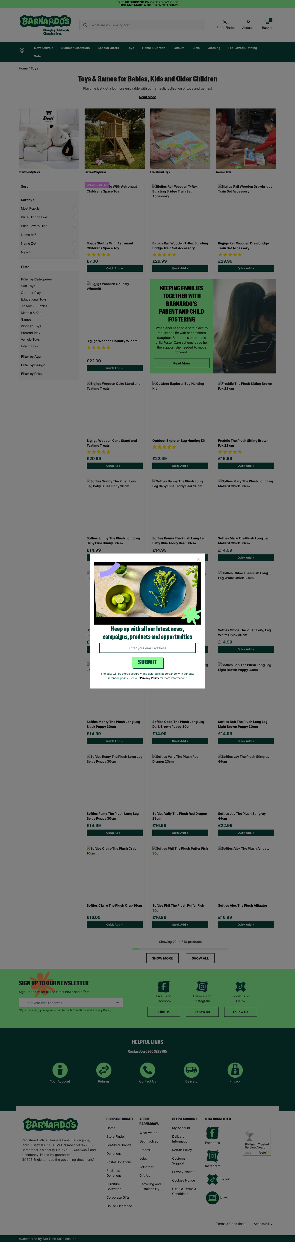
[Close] (198, 559)
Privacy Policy (149, 678)
